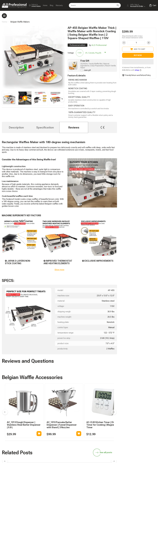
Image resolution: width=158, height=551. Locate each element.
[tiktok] (100, 481)
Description (16, 127)
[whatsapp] (116, 481)
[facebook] (124, 481)
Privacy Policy (136, 530)
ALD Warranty (104, 501)
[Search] (118, 5)
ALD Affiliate (135, 497)
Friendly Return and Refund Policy (138, 75)
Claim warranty (104, 517)
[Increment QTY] (148, 43)
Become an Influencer (139, 501)
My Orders (102, 513)
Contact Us (103, 521)
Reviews (73, 127)
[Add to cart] (39, 433)
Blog (51, 5)
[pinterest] (147, 481)
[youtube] (139, 481)
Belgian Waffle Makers (20, 22)
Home (45, 5)
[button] (138, 61)
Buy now (138, 55)
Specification (45, 127)
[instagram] (132, 481)
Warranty (59, 5)
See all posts (106, 452)
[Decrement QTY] (124, 43)
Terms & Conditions (138, 525)
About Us (134, 521)
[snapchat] (108, 481)
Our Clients (134, 517)
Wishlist (133, 513)
